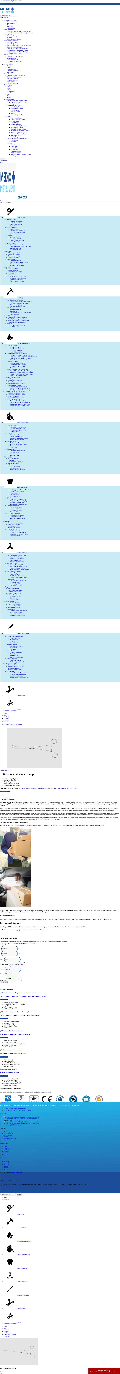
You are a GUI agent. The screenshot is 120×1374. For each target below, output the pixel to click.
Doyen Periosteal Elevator (17, 450)
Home (5, 1146)
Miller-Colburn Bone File (17, 240)
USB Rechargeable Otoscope (18, 325)
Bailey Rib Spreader (13, 458)
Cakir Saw (11, 273)
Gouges (9, 89)
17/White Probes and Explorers (18, 444)
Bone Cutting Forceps (17, 107)
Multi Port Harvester (15, 660)
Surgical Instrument (9, 99)
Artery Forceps (15, 104)
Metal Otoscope (14, 314)
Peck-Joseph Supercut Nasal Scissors (13, 1053)
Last (19, 953)
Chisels (9, 86)
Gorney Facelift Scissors (14, 604)
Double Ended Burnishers (17, 491)
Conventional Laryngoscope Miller (17, 317)
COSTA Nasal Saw (13, 268)
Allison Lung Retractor (16, 435)
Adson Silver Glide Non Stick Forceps (21, 371)
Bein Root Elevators (13, 526)
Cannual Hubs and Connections (16, 75)
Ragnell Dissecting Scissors (17, 565)
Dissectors (13, 141)
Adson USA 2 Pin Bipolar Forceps (19, 405)
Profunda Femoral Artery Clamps (20, 130)
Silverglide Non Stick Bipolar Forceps (17, 50)
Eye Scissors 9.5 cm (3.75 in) (18, 580)
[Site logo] (7, 14)
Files (8, 88)
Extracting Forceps (12, 36)
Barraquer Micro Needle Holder (19, 262)
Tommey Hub (14, 639)
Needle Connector (15, 638)
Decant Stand (14, 643)
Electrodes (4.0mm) (12, 44)
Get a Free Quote (5, 791)
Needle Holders (11, 69)
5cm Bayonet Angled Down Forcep (20, 390)
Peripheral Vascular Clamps (18, 129)
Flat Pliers (13, 113)
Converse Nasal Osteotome (17, 230)
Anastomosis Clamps (16, 118)
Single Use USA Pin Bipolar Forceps (17, 51)
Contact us (6, 1154)
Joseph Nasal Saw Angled (15, 271)
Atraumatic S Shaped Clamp (18, 427)
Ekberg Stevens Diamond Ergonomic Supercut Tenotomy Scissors (23, 996)
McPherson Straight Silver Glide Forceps (21, 372)
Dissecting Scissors (16, 145)
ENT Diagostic (8, 1135)
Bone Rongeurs (15, 110)
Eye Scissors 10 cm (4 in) (17, 585)
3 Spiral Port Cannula (16, 652)
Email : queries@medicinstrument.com (16, 1108)
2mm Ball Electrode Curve (17, 349)
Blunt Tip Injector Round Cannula (19, 673)
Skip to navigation (5, 0)
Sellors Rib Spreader (13, 463)
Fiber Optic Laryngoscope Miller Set (20, 303)
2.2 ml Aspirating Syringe (17, 502)
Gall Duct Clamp (55, 788)
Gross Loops (13, 447)
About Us (6, 1148)
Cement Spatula (14, 520)
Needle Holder (11, 91)
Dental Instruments (9, 29)
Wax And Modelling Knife (17, 518)
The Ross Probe (14, 455)
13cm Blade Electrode (16, 368)
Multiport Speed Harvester (17, 662)
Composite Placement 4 (16, 512)
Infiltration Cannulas (13, 668)
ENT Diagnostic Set (15, 309)
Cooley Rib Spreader (14, 460)
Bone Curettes (14, 140)
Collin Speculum (12, 379)
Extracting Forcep (15, 535)
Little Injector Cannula (16, 676)
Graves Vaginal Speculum (15, 380)
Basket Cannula (14, 654)
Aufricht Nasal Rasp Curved (18, 245)
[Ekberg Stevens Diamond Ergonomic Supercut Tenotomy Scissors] (19, 993)
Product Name (4, 964)
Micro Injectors (11, 81)
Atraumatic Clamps (12, 22)
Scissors (9, 97)
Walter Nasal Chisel (15, 223)
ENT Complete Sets (12, 59)
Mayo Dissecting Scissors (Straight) (20, 569)
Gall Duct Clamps (16, 124)
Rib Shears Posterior (15, 468)
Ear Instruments (11, 58)
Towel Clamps (15, 137)
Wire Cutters (10, 72)
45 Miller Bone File (15, 238)
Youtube (6, 1169)
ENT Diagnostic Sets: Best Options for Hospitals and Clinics (20, 1118)
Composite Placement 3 (16, 510)
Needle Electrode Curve (16, 352)
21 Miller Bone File (15, 237)
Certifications (7, 1150)
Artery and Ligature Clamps (18, 102)
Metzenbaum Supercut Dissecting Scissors (15, 1034)
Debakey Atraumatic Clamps (18, 430)
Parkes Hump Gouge (14, 254)
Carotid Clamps (15, 121)
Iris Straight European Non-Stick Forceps (21, 355)
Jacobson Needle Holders (17, 265)
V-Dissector (13, 647)
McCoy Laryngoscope (16, 305)
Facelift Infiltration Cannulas (16, 666)
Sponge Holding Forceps (17, 132)
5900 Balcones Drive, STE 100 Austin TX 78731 (19, 1110)
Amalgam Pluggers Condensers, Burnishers (19, 31)
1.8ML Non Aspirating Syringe (18, 504)
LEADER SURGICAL (104, 1371)
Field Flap (13, 649)
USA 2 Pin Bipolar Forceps (14, 53)
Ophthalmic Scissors (15, 582)
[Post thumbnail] (21, 1117)
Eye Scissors (14, 146)
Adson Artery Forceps (16, 557)
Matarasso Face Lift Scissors (16, 606)
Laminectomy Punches (17, 115)
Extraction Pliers (15, 111)
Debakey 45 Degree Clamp (17, 428)
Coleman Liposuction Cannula (18, 674)
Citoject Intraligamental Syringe (19, 501)
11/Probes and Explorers (17, 443)
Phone (2, 969)
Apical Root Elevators (14, 527)
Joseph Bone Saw (13, 270)
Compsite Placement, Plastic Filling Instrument (20, 33)
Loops (9, 67)
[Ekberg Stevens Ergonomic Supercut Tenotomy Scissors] (16, 1012)
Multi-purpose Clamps (17, 127)
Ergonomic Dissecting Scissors (18, 566)
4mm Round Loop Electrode (18, 364)
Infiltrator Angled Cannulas (15, 669)
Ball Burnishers (14, 494)
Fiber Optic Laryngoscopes (14, 61)
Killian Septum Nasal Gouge (16, 253)
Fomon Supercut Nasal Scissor (18, 610)
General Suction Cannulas (14, 77)
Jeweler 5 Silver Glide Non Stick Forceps (21, 374)
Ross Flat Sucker (15, 452)
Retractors (10, 25)
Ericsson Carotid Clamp (14, 591)
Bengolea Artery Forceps (17, 558)
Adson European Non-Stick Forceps (20, 360)
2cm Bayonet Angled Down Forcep (20, 388)
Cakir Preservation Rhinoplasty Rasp (20, 246)
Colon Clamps (15, 122)
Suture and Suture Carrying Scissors (21, 154)
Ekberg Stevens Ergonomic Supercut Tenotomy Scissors (20, 1015)
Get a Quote (3, 160)
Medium (6, 1167)
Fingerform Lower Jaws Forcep (19, 534)
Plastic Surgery (8, 85)
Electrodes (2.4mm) (12, 42)
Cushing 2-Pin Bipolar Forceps (16, 394)
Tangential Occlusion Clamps (19, 134)
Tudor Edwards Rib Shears (17, 469)
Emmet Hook (11, 382)
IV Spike (12, 641)
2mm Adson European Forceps (18, 386)
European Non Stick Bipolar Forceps (17, 48)
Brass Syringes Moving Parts (18, 499)
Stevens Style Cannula (16, 657)
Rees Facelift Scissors (14, 607)
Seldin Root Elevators (14, 524)
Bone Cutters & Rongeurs (14, 105)
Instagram (6, 1161)
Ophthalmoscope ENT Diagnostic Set (20, 312)
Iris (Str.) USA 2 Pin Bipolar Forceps (20, 402)
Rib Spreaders (11, 28)
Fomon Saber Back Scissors (18, 278)
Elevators (9, 34)
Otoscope (9, 63)
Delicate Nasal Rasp (15, 248)
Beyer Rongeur (14, 573)
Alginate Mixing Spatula (17, 515)
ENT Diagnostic (8, 55)
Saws (8, 96)
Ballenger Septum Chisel (17, 221)
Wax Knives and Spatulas (14, 39)
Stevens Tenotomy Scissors (9, 1072)
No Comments (16, 1120)
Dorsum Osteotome (15, 234)
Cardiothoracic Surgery (10, 20)
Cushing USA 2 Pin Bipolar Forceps (20, 404)
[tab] (7, 798)
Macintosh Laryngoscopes (17, 306)
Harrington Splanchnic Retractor (19, 438)
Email (1, 201)
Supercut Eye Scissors (16, 584)
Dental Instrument (8, 1133)
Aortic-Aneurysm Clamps (18, 119)
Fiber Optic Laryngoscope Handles (17, 319)
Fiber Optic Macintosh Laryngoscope (18, 320)
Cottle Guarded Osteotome (17, 232)
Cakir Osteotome (15, 229)
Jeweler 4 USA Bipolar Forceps (19, 401)
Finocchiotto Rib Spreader (15, 461)
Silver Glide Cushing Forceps (18, 375)
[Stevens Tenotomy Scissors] (8, 1069)
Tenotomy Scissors (16, 156)
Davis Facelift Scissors (14, 602)
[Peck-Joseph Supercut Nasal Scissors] (11, 1050)
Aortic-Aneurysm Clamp (15, 590)
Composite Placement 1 (16, 507)
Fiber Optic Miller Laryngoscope (17, 322)
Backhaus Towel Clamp (14, 593)
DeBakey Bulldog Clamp (17, 431)
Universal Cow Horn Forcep (18, 532)
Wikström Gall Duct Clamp (68, 788)
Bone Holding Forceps (17, 108)
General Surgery (8, 64)
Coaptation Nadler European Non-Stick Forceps (23, 356)
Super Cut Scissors (16, 152)
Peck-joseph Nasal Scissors (17, 615)
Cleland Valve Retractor (16, 436)
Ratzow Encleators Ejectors (15, 523)
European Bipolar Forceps (14, 47)
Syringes (9, 37)
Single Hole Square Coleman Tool (19, 677)
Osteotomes (10, 93)
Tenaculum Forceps (16, 135)
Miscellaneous (11, 23)
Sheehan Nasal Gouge (14, 256)
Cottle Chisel (13, 226)
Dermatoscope (14, 311)
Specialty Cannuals (12, 83)
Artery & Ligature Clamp (17, 561)
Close (1, 1193)
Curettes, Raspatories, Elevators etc (17, 138)
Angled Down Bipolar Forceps (16, 393)
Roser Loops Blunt (15, 446)
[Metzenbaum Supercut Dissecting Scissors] (12, 1031)
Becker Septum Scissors (16, 279)
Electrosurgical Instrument (11, 40)
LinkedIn (6, 1164)
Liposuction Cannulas (10, 74)
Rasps (8, 94)
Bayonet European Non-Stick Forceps (20, 358)
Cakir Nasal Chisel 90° (16, 224)
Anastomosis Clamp (13, 588)
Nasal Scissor (14, 149)
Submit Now (4, 982)
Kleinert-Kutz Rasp (15, 249)
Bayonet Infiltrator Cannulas (16, 665)
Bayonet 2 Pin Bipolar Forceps (16, 397)
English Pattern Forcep (16, 531)
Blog (5, 1153)
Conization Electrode (16, 350)
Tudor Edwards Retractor (17, 439)
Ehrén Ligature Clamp (16, 560)
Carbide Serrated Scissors (17, 281)
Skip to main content (16, 0)
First (19, 948)
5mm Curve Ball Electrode (17, 366)
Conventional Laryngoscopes (15, 56)
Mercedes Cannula (15, 655)
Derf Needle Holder (15, 260)
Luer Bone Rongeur (15, 574)
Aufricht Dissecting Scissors (18, 276)
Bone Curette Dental (16, 596)
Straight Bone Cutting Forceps (18, 576)
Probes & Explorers (12, 70)
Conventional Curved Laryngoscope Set (21, 301)
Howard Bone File (15, 241)
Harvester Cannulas (12, 78)
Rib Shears (10, 26)
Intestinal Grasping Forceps (18, 126)
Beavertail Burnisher (16, 496)
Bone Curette (13, 598)
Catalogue (6, 1151)
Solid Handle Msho (15, 516)
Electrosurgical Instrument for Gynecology (19, 45)
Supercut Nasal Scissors (16, 614)
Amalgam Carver (15, 493)
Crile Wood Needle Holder (17, 264)
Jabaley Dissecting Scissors (17, 568)
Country (2, 974)
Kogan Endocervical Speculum (16, 383)
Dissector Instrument (16, 599)
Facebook (6, 1163)
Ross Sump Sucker (15, 454)
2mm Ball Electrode (15, 347)
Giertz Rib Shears (15, 466)
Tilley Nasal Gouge (13, 257)
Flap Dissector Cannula (16, 646)
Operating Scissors (16, 151)
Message (3, 980)
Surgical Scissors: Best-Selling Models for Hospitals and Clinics (21, 1123)
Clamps (9, 116)
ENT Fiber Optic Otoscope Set (18, 327)
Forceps (9, 66)
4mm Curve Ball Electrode (17, 363)
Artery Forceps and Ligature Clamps (17, 100)
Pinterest (6, 1166)
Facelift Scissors (15, 148)
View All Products (5, 1186)
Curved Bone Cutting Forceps (18, 577)
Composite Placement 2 (16, 509)
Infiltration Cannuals (12, 80)
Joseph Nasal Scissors (16, 612)
